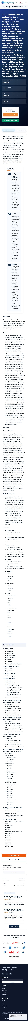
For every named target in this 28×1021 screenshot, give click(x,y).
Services (4, 992)
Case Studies (5, 990)
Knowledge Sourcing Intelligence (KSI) (9, 969)
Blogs (3, 1002)
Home (3, 6)
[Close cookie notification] (25, 1015)
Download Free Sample (14, 855)
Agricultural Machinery (17, 6)
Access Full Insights (10, 114)
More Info (12, 1018)
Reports (3, 1000)
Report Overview (8, 129)
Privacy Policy (6, 1018)
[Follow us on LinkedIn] (3, 973)
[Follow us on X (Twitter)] (10, 973)
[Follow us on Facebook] (6, 973)
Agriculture (8, 6)
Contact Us (14, 872)
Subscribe (12, 982)
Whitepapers (4, 1004)
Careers (3, 988)
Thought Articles (5, 1007)
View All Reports (14, 926)
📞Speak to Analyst (14, 859)
